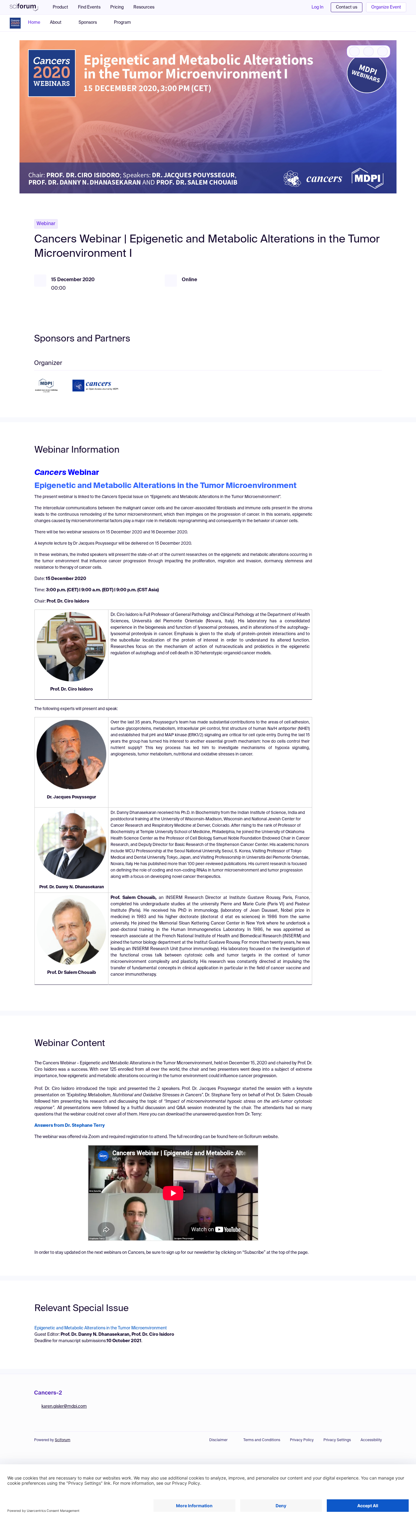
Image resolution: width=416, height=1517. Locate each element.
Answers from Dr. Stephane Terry (69, 1125)
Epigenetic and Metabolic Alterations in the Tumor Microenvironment (100, 1328)
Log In (317, 7)
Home (34, 22)
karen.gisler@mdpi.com (64, 1406)
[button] (146, 7)
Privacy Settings (337, 1440)
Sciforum (62, 1440)
